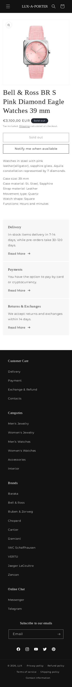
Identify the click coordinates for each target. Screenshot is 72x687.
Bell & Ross (16, 502)
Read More (16, 253)
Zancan (13, 574)
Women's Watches (22, 450)
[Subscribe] (58, 634)
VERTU (13, 556)
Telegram (15, 609)
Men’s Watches (19, 441)
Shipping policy (49, 671)
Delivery (14, 371)
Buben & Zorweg (20, 511)
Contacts (15, 398)
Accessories (17, 459)
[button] (8, 6)
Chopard (14, 521)
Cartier (13, 529)
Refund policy (56, 665)
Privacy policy (35, 665)
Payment (15, 380)
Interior (13, 468)
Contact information (38, 677)
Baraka (13, 493)
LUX (19, 665)
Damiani (14, 538)
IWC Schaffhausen (22, 547)
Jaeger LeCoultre (21, 566)
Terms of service (26, 671)
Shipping (24, 126)
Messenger (16, 600)
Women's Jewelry (21, 432)
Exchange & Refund (22, 389)
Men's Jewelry (18, 423)
